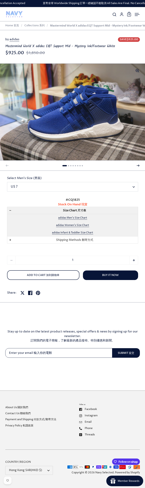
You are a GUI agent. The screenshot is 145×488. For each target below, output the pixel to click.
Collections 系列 (34, 25)
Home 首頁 (12, 25)
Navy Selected (104, 472)
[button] (64, 165)
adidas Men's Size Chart (72, 217)
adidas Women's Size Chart (72, 225)
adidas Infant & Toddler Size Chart (72, 232)
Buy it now (110, 275)
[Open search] (114, 14)
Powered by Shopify (127, 472)
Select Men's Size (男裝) (24, 178)
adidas (14, 39)
